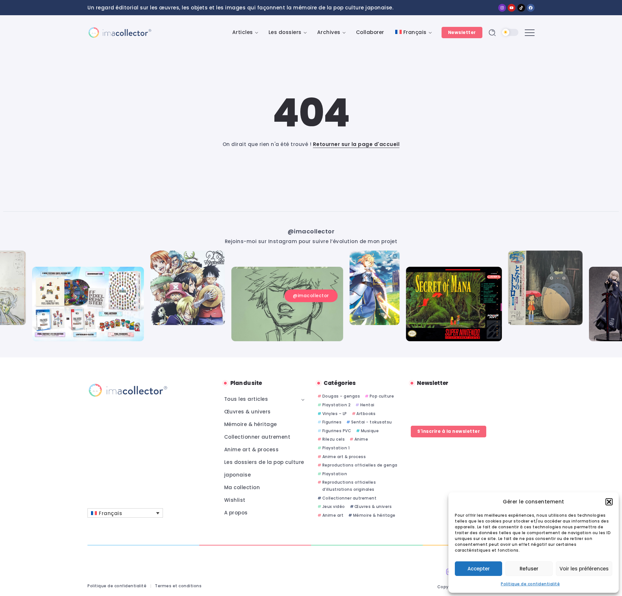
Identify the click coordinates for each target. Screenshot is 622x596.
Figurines (331, 422)
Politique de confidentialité (530, 584)
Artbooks (365, 413)
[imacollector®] (119, 32)
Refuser (529, 568)
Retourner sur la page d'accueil (356, 144)
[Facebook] (531, 8)
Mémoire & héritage (374, 515)
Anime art (332, 515)
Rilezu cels (333, 439)
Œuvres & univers (373, 506)
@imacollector (311, 231)
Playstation (334, 474)
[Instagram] (502, 8)
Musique (370, 430)
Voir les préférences (584, 568)
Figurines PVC (336, 430)
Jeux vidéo (333, 506)
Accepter (478, 568)
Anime (361, 439)
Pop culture (382, 396)
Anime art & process (344, 456)
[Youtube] (511, 8)
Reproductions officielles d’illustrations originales (349, 485)
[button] (609, 502)
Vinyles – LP (334, 413)
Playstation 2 (336, 405)
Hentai (367, 405)
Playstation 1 (336, 448)
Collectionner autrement (349, 498)
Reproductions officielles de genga (359, 465)
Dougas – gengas (341, 396)
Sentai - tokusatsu (371, 422)
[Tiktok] (521, 8)
